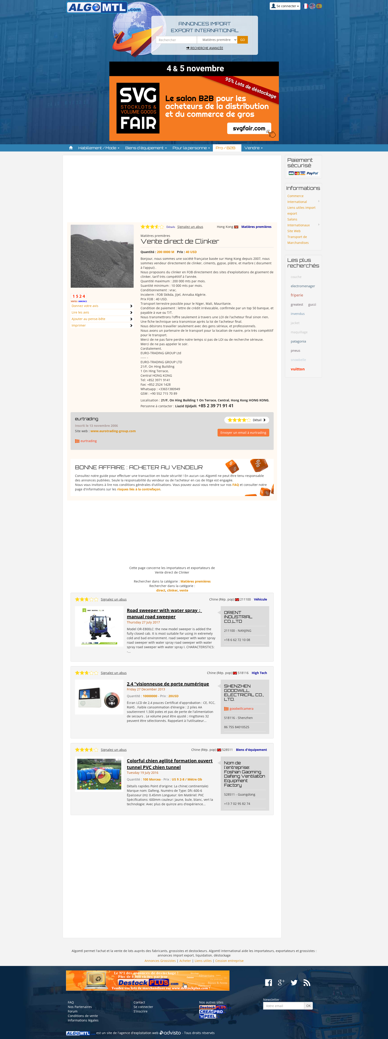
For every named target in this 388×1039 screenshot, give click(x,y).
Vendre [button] (252, 148)
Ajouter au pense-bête (88, 319)
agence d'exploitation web (139, 1033)
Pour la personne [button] (190, 148)
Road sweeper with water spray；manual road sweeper (164, 613)
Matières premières (256, 227)
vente (183, 590)
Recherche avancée (206, 48)
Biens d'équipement (251, 750)
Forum (72, 1011)
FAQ (235, 485)
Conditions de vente (83, 1016)
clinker (172, 590)
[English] (312, 6)
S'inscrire (141, 1011)
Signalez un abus (190, 227)
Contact (139, 1002)
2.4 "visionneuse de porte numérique (168, 684)
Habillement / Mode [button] (97, 148)
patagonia (298, 341)
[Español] (319, 6)
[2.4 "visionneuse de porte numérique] (99, 696)
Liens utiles (203, 961)
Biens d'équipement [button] (145, 148)
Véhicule (260, 599)
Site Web (294, 231)
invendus (298, 313)
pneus (295, 350)
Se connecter (143, 1007)
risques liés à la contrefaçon (138, 489)
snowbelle (298, 360)
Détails (170, 227)
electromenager (303, 286)
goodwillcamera (242, 708)
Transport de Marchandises (298, 240)
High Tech (259, 673)
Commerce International (297, 199)
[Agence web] (170, 1033)
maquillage (299, 332)
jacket (295, 323)
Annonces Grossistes (160, 961)
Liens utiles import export (301, 210)
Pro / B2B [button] (226, 148)
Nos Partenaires (80, 1007)
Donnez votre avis (85, 306)
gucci (312, 304)
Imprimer (79, 325)
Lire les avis (80, 312)
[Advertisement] (172, 190)
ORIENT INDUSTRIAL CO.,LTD (238, 617)
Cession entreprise (229, 961)
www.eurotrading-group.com (113, 431)
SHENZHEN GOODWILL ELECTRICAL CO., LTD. (244, 692)
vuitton (298, 369)
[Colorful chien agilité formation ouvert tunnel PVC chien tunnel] (99, 774)
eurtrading (86, 418)
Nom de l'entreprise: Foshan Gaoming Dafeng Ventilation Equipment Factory (244, 774)
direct (160, 590)
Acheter (185, 961)
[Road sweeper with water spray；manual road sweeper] (99, 626)
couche (296, 277)
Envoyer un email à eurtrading (243, 432)
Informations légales (83, 1020)
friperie (297, 295)
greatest (297, 304)
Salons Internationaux (298, 222)
